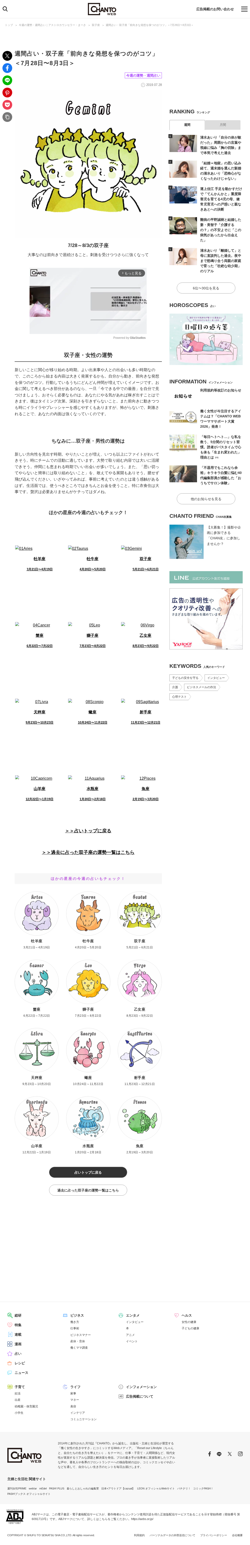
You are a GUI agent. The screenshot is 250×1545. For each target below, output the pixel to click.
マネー (74, 1400)
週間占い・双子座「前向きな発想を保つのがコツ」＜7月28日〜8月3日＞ (150, 25)
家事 (73, 1393)
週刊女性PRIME (16, 1488)
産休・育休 (77, 1341)
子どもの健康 (190, 1328)
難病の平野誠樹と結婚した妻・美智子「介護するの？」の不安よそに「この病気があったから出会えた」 (220, 230)
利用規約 (139, 1535)
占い (18, 1354)
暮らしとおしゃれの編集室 (83, 1488)
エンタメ (133, 1315)
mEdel (43, 1488)
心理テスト (179, 696)
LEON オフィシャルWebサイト (156, 1488)
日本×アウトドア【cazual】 (118, 1488)
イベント (132, 1341)
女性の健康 (189, 1322)
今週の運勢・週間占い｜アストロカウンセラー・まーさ (52, 25)
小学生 (19, 1413)
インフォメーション (141, 1387)
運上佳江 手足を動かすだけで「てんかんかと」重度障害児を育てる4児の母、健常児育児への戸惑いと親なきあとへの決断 (221, 199)
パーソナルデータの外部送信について (172, 1535)
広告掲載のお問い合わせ (215, 9)
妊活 (18, 1393)
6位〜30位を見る (206, 288)
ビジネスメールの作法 (201, 687)
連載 (18, 1334)
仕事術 (74, 1328)
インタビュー (216, 678)
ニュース (21, 1373)
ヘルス (187, 1315)
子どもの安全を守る (185, 678)
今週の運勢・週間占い (143, 75)
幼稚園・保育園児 (26, 1406)
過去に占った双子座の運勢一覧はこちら (88, 1190)
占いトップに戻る (88, 1172)
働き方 (74, 1322)
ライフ (75, 1387)
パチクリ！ (184, 1488)
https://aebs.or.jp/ (142, 1519)
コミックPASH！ (203, 1488)
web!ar (33, 1488)
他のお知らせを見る (206, 499)
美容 (73, 1406)
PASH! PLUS (56, 1488)
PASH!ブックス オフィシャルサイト (29, 1493)
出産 (18, 1400)
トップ (9, 25)
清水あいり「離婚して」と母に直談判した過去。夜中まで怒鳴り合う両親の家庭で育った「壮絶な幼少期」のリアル (220, 260)
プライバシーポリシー (213, 1535)
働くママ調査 (79, 1347)
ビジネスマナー (80, 1335)
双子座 (96, 25)
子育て (20, 1387)
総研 (18, 1315)
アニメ (130, 1335)
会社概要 (237, 1535)
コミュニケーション (83, 1419)
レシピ (20, 1363)
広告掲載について (139, 1396)
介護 (175, 687)
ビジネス (77, 1315)
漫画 (18, 1344)
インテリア (77, 1413)
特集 (18, 1325)
